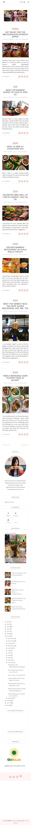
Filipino (15, 143)
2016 (8, 705)
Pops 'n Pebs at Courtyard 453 (15, 147)
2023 (8, 626)
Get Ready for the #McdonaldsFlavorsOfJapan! (15, 34)
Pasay (15, 86)
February (10, 662)
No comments (6, 76)
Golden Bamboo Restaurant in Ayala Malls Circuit (15, 249)
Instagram (15, 515)
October (10, 643)
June (9, 653)
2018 (8, 700)
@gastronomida (9, 502)
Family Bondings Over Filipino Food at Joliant (15, 378)
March (10, 660)
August (10, 648)
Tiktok (15, 522)
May (9, 655)
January (10, 698)
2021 (8, 631)
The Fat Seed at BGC (10, 533)
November (11, 641)
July (9, 650)
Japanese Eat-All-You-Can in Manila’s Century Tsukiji (19, 600)
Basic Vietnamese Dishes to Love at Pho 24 (15, 92)
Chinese (15, 244)
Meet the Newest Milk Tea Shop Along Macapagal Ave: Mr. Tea (15, 306)
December (11, 638)
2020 (8, 634)
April (9, 657)
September (11, 646)
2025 (8, 622)
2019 (8, 636)
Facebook (8, 515)
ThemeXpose (14, 820)
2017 (8, 703)
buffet (15, 191)
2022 (8, 629)
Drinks (15, 300)
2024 (8, 624)
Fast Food (15, 28)
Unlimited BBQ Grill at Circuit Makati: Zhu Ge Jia (15, 197)
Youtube (8, 522)
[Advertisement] (15, 796)
